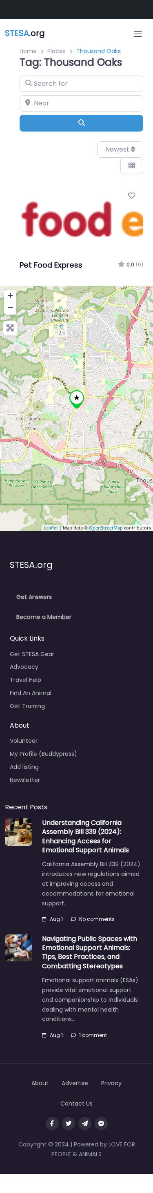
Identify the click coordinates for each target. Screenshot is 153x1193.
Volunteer (24, 741)
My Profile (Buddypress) (43, 754)
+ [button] (10, 295)
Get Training (27, 706)
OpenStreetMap (106, 528)
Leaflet (51, 528)
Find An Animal (30, 693)
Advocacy (24, 667)
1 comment (93, 1035)
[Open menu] (138, 33)
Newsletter (25, 780)
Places (56, 51)
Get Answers (34, 597)
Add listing (24, 767)
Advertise (75, 1083)
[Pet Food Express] (76, 399)
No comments (97, 919)
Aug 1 (56, 919)
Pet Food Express (51, 265)
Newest (118, 149)
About (40, 1083)
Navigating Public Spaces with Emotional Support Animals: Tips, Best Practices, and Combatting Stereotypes (89, 952)
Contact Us (76, 1103)
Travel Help (25, 680)
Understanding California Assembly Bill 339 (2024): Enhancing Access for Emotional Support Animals (85, 836)
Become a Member (43, 617)
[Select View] (131, 166)
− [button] (10, 307)
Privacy (111, 1083)
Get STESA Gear (32, 654)
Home (28, 51)
